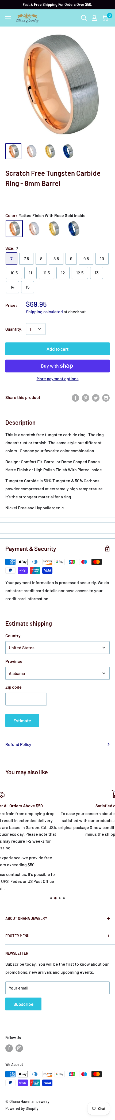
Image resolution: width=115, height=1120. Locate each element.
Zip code (13, 686)
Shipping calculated (44, 311)
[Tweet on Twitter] (95, 397)
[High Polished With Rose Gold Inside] (34, 228)
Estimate (22, 720)
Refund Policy (18, 744)
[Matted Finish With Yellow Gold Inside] (53, 228)
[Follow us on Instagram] (19, 1048)
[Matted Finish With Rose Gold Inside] (14, 228)
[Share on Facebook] (75, 397)
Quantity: (14, 328)
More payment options (58, 378)
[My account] (94, 18)
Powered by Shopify (22, 1108)
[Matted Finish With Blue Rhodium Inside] (73, 228)
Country (13, 635)
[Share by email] (106, 397)
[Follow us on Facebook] (9, 1048)
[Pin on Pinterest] (85, 397)
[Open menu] (8, 18)
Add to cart (57, 349)
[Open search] (84, 18)
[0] (105, 18)
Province (13, 661)
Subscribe (23, 1004)
